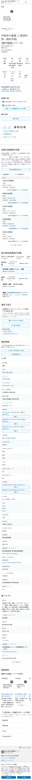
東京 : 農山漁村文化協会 (9, 438)
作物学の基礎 (6, 379)
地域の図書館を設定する (16, 169)
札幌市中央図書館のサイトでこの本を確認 (17, 190)
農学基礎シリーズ (7, 406)
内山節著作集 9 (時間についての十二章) (21, 695)
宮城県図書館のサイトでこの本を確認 (18, 228)
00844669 (5, 429)
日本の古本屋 (7, 331)
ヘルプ (27, 164)
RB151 (4, 511)
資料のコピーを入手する (7, 760)
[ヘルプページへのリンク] (9, 29)
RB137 (4, 508)
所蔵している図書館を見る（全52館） (16, 108)
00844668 (5, 421)
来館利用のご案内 (23, 263)
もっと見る (20, 705)
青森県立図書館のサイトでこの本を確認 (17, 202)
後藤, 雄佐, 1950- (7, 419)
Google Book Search (9, 333)
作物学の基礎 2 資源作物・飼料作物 (11, 91)
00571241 (21, 490)
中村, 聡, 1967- (6, 412)
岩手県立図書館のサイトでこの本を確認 (17, 215)
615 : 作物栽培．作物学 (8, 499)
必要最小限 (8, 777)
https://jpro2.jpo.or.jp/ (8, 651)
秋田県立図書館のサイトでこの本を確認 (17, 241)
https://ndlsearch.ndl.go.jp (10, 553)
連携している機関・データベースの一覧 (19, 157)
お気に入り (5, 128)
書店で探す (16, 119)
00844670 (5, 414)
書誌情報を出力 (8, 134)
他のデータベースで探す (10, 137)
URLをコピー (9, 128)
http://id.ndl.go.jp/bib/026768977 (12, 562)
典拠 (15, 416)
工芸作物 (4, 485)
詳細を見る (26, 76)
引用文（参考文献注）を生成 (11, 131)
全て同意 (24, 777)
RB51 (3, 506)
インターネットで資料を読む (8, 758)
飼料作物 (4, 490)
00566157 (21, 485)
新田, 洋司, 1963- (7, 427)
